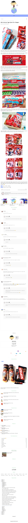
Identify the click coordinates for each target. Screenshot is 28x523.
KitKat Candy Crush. (4, 495)
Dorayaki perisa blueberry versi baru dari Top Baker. (9, 500)
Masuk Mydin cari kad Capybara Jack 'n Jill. (23, 204)
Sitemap (14, 516)
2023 (2, 511)
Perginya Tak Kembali (9, 452)
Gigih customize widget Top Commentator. (8, 494)
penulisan (6, 475)
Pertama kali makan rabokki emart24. (7, 504)
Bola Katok (9, 192)
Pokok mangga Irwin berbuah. (6, 501)
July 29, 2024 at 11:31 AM (5, 310)
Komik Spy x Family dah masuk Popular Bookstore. (9, 496)
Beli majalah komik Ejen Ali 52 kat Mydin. (5, 204)
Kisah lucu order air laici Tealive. (8, 409)
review (12, 475)
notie (2, 441)
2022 (2, 512)
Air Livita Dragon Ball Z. (5, 488)
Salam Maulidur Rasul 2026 (5, 428)
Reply (4, 226)
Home (1, 20)
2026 (2, 479)
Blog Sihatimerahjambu (5, 432)
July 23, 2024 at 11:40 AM (6, 297)
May (3, 507)
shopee (15, 475)
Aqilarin (3, 444)
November (3, 483)
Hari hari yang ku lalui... (5, 430)
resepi (9, 475)
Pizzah (3, 440)
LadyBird (4, 222)
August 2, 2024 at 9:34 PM (8, 315)
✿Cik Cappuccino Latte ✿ (7, 257)
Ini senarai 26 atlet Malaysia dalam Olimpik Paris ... (9, 492)
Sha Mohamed (5, 296)
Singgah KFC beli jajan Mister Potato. (8, 419)
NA (2, 447)
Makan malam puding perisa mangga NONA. (8, 489)
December (3, 482)
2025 (2, 480)
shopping (4, 20)
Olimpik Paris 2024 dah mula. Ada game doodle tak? (9, 491)
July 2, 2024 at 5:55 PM (8, 240)
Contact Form (13, 346)
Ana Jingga (5, 234)
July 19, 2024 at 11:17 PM (5, 282)
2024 (2, 481)
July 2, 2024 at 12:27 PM (5, 235)
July (3, 486)
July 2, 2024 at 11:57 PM (5, 258)
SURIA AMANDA (4, 425)
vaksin (23, 475)
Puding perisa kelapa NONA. (5, 503)
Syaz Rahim (3, 438)
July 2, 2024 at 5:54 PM (8, 217)
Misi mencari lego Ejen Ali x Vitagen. (7, 505)
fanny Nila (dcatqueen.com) (7, 281)
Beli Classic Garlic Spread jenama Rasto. (14, 204)
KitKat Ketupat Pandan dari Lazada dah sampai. (8, 487)
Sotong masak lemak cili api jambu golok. (7, 502)
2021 (2, 513)
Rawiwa (3, 439)
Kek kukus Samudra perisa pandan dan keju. (8, 498)
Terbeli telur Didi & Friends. (5, 493)
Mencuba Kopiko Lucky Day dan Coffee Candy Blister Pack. (10, 387)
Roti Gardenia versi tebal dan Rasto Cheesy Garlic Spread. (11, 399)
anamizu (4, 211)
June (3, 506)
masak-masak (2, 475)
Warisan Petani (4, 443)
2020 (2, 514)
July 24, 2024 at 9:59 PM (8, 303)
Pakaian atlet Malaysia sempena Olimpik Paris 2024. (9, 490)
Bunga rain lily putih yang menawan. (7, 499)
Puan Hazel (3, 445)
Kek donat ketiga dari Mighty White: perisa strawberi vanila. (11, 392)
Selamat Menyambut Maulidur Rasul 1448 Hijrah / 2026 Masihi (10, 433)
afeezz (3, 442)
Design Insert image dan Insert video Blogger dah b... (9, 497)
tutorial (21, 475)
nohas (4, 309)
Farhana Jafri (5, 269)
